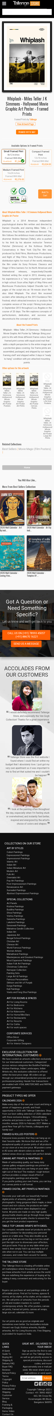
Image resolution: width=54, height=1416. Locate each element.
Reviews (6, 1369)
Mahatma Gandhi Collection (20, 928)
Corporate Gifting (15, 1040)
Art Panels (12, 903)
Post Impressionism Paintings (21, 884)
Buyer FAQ (7, 1366)
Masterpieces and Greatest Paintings (25, 957)
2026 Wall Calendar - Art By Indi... (11, 529)
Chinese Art (12, 944)
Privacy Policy (9, 1385)
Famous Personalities (17, 979)
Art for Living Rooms (17, 1002)
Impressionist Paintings (18, 858)
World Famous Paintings (19, 947)
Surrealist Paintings (16, 890)
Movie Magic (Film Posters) (35, 449)
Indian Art (11, 864)
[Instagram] (45, 1384)
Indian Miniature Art (16, 868)
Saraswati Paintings (16, 925)
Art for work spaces (17, 1027)
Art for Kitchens (14, 1008)
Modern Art (12, 871)
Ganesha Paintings (16, 919)
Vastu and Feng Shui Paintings (22, 992)
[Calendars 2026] (23, 1100)
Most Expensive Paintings (19, 960)
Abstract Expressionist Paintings (23, 893)
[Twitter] (36, 1384)
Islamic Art (12, 861)
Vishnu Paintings (15, 916)
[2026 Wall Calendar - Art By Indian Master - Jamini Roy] (12, 507)
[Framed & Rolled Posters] (36, 1134)
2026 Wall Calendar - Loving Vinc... (9, 574)
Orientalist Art (13, 877)
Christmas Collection (17, 966)
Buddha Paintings (15, 909)
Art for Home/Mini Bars (18, 1014)
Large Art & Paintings (17, 976)
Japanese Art (13, 935)
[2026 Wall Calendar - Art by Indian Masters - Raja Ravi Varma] (39, 507)
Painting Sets (13, 973)
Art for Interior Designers (19, 1043)
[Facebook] (41, 1384)
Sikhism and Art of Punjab (19, 982)
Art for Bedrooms (15, 1005)
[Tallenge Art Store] (27, 3)
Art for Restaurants (16, 1018)
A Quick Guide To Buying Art (7, 1354)
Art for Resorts (14, 1021)
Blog (4, 1401)
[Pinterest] (50, 1384)
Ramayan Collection (16, 970)
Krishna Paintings (15, 906)
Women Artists (14, 951)
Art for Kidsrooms (16, 1011)
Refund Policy (9, 1373)
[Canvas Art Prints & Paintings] (41, 1158)
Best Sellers (9, 449)
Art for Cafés (13, 1024)
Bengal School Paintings (18, 938)
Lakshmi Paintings (16, 922)
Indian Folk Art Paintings (18, 963)
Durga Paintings (14, 985)
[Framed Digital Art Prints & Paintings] (3, 1192)
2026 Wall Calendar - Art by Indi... (39, 529)
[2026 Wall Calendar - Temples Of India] (39, 552)
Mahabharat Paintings (17, 954)
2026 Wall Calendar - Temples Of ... (36, 574)
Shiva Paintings (14, 912)
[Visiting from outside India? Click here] (40, 1055)
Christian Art (13, 941)
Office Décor (13, 1037)
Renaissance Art (15, 887)
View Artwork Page (25, 124)
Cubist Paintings (15, 852)
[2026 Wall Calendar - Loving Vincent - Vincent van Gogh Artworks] (12, 552)
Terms (5, 1376)
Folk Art (10, 874)
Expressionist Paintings (18, 855)
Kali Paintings (13, 989)
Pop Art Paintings (15, 880)
